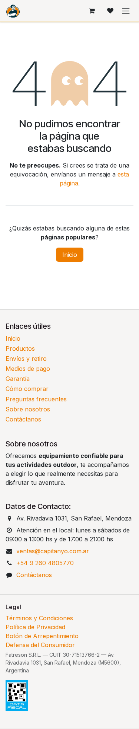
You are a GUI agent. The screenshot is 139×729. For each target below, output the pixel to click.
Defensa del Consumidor (40, 645)
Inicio (69, 254)
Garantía (18, 378)
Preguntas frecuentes (36, 399)
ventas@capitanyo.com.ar (52, 551)
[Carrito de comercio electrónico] (92, 11)
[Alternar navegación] (126, 11)
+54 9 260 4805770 (45, 563)
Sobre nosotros (28, 409)
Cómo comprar (27, 388)
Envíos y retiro (26, 358)
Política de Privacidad (35, 627)
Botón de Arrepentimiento (42, 636)
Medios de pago (28, 368)
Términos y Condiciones (39, 618)
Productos (20, 348)
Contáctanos (23, 419)
